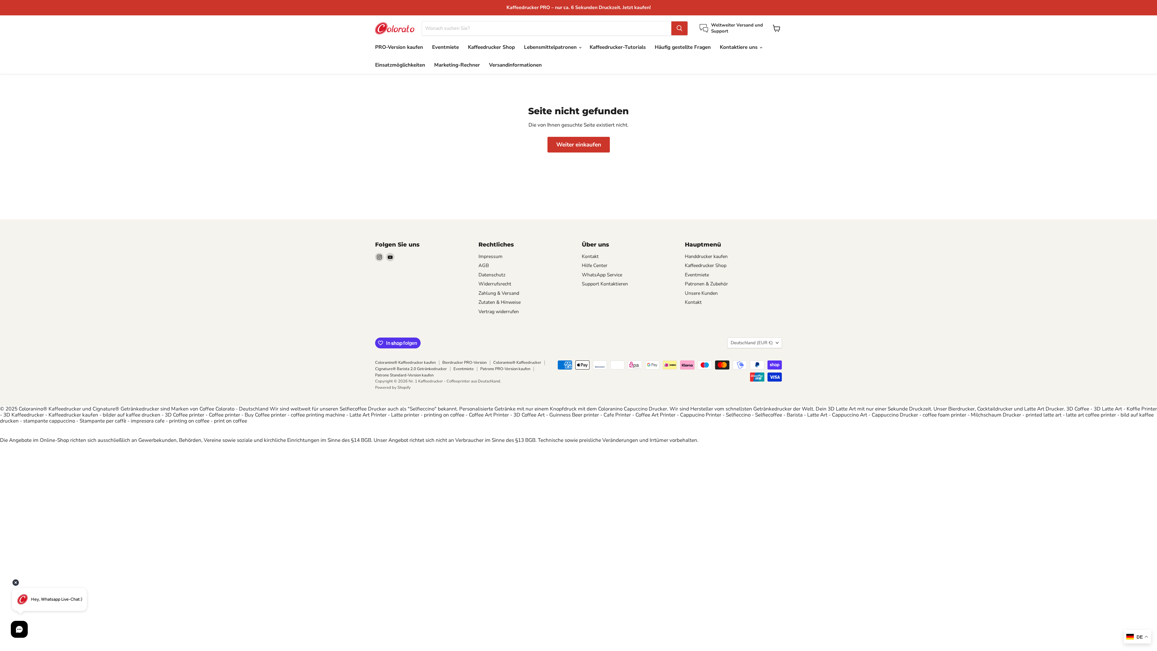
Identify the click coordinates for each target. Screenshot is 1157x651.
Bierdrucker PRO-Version (464, 362)
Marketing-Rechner (457, 64)
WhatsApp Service (602, 275)
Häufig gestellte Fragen (683, 47)
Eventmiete (445, 47)
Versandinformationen (515, 64)
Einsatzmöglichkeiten (400, 64)
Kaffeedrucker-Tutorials (618, 47)
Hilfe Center (594, 265)
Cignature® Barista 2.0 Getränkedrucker (411, 369)
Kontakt (590, 256)
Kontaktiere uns (739, 47)
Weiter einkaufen (578, 145)
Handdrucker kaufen (706, 256)
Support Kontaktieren (605, 284)
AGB (483, 265)
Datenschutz (491, 275)
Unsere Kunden (701, 293)
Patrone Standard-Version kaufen (404, 375)
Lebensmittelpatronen (551, 47)
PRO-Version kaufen (399, 47)
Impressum (490, 256)
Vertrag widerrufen (498, 311)
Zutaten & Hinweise (499, 302)
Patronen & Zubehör (706, 284)
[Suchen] (679, 28)
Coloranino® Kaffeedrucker (517, 362)
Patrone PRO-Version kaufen (505, 369)
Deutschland (752, 343)
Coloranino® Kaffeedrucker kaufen (405, 362)
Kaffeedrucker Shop (491, 47)
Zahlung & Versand (498, 293)
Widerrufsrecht (494, 284)
